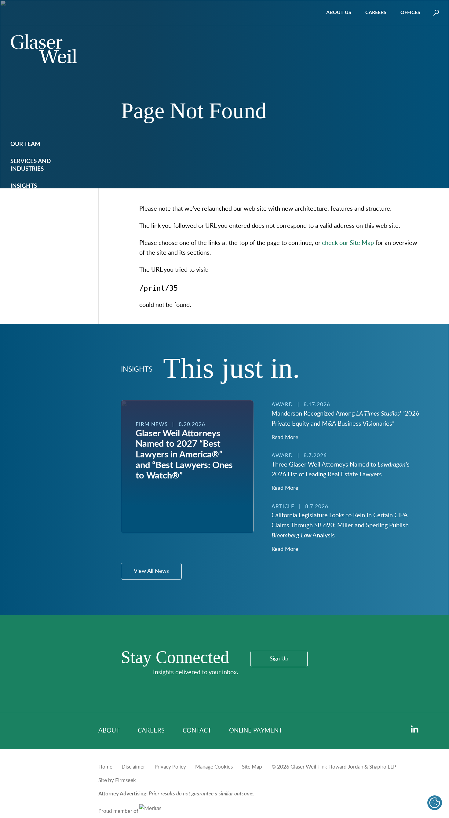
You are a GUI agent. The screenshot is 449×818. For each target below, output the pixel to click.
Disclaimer (133, 766)
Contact (197, 731)
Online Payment (255, 731)
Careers (375, 12)
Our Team (25, 144)
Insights (23, 186)
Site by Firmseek (117, 780)
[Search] (436, 13)
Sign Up (279, 659)
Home (105, 766)
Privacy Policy (170, 766)
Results (22, 203)
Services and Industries (30, 165)
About (109, 731)
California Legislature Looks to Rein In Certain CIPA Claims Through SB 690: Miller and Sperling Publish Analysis (340, 525)
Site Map (252, 766)
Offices (410, 12)
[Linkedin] (414, 729)
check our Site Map (348, 243)
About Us (338, 12)
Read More (285, 437)
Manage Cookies (214, 766)
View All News (151, 571)
